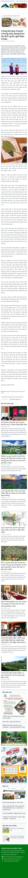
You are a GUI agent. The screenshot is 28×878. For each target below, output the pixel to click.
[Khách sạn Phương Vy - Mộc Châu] (14, 794)
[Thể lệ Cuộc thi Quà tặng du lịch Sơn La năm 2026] (14, 704)
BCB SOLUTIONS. (14, 861)
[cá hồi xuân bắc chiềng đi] (14, 22)
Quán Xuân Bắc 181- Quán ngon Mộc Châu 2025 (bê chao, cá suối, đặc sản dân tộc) (13, 808)
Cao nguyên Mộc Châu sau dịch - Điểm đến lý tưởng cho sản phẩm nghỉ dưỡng (14, 493)
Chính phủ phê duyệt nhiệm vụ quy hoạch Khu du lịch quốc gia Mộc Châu (13, 675)
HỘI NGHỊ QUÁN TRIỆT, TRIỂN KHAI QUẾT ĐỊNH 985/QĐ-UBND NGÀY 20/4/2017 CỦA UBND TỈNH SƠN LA (13, 640)
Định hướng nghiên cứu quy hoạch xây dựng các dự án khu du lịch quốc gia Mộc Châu (14, 604)
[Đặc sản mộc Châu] (18, 5)
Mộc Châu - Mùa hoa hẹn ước (12, 722)
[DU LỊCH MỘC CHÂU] (5, 6)
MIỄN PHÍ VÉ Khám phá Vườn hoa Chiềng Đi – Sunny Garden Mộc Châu (14, 726)
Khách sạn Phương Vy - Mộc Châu (13, 802)
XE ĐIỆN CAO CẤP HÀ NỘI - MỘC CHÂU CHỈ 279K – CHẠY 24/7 (14, 818)
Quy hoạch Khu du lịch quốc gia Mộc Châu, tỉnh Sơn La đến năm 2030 (13, 530)
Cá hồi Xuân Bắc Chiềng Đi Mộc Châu (14, 813)
